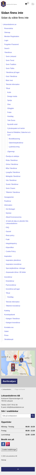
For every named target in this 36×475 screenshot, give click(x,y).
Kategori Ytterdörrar (13, 318)
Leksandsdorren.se (9, 24)
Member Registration (11, 36)
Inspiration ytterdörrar (13, 260)
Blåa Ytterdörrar (11, 168)
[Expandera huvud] (33, 4)
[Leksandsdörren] (3, 4)
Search (6, 48)
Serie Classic (10, 188)
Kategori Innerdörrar (13, 322)
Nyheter (8, 213)
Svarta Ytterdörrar (12, 184)
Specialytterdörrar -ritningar (15, 268)
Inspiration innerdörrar (13, 264)
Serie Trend (10, 60)
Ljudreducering (14, 147)
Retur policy (10, 235)
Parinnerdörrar (11, 285)
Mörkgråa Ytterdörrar (13, 176)
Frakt (7, 239)
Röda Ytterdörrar (12, 160)
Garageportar (9, 197)
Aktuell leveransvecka (13, 217)
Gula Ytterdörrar (11, 76)
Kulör (9, 92)
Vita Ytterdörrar (11, 180)
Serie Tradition (11, 64)
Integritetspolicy (11, 243)
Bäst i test (9, 80)
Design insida (12, 96)
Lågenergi (10, 151)
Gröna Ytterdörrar (12, 164)
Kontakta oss (9, 327)
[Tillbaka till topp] (18, 469)
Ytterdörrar (8, 52)
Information (8, 205)
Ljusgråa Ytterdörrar (13, 172)
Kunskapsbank (9, 314)
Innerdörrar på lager (13, 289)
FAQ (7, 227)
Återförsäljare (9, 381)
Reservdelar (8, 28)
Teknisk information (13, 84)
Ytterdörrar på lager (13, 72)
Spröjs (9, 100)
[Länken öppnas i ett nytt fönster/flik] (3, 444)
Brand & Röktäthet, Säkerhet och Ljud (18, 133)
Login (6, 40)
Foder (9, 112)
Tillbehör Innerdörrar (13, 306)
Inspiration (8, 256)
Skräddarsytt (8, 339)
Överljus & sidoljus (12, 156)
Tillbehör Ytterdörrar (13, 192)
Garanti (8, 231)
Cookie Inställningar (9, 449)
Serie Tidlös (10, 68)
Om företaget (10, 209)
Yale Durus (11, 120)
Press (6, 335)
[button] (33, 416)
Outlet (6, 331)
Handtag (10, 116)
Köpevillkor (10, 247)
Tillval (8, 88)
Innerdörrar (8, 277)
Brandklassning (14, 139)
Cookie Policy (11, 251)
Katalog (7, 310)
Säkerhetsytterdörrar (16, 143)
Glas (9, 104)
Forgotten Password (11, 44)
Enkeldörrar (10, 281)
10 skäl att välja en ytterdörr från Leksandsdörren (17, 222)
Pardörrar (7, 201)
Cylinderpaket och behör (16, 128)
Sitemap (7, 32)
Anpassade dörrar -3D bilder (16, 272)
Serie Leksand (11, 56)
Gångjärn (10, 108)
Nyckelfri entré (12, 124)
